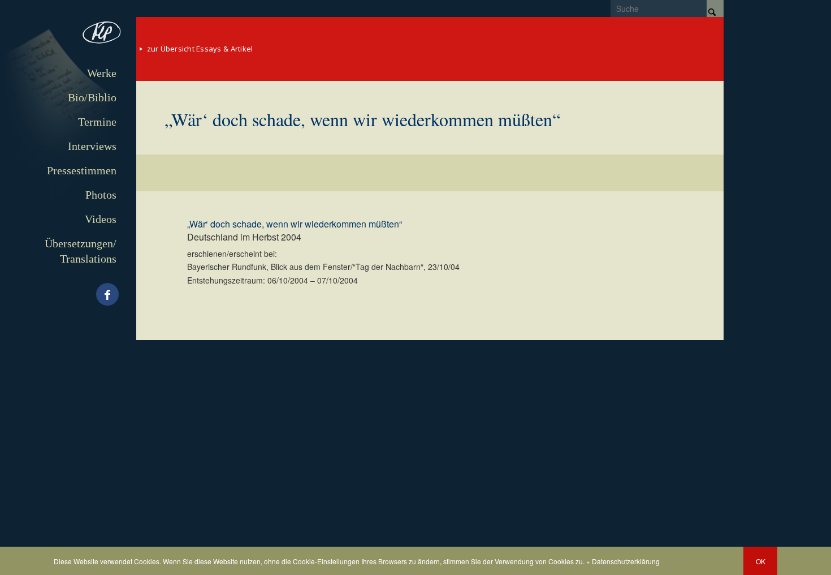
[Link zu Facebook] (107, 294)
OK (760, 561)
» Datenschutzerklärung (623, 561)
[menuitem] (68, 73)
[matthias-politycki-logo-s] (68, 33)
